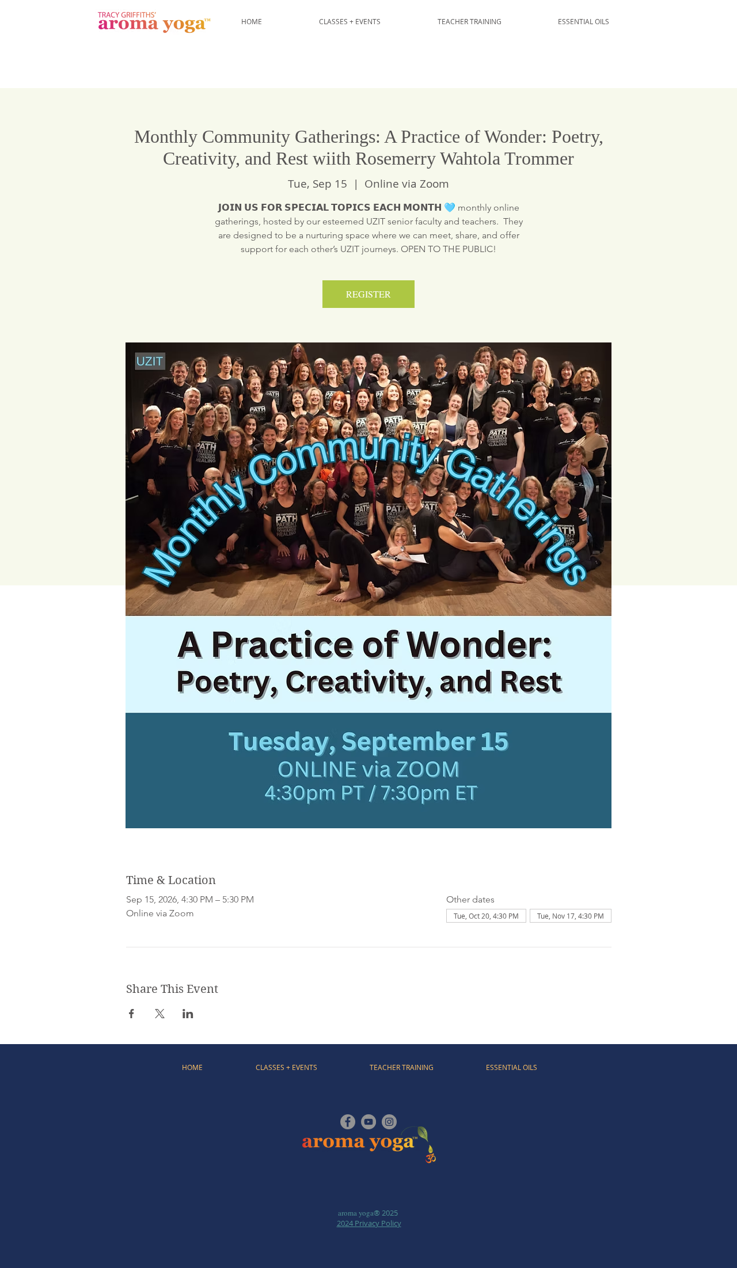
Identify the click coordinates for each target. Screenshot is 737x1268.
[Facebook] (347, 1121)
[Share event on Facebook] (131, 1013)
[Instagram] (389, 1121)
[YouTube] (368, 1121)
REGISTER (368, 294)
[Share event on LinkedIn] (188, 1013)
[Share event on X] (159, 1013)
